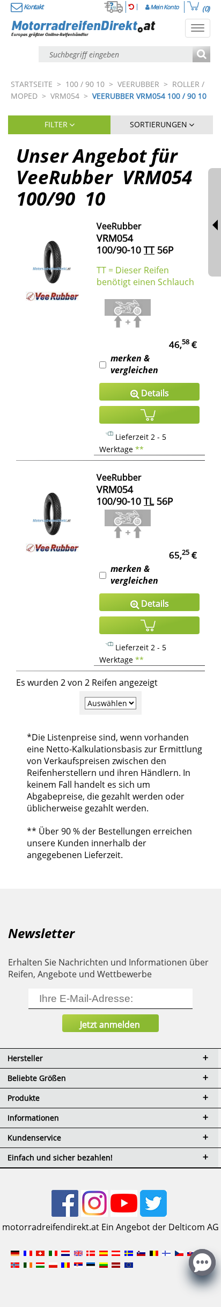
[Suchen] (201, 55)
